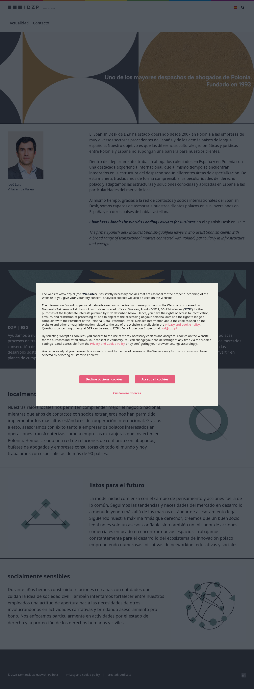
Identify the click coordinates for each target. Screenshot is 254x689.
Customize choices (127, 393)
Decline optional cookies (104, 379)
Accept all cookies (154, 379)
